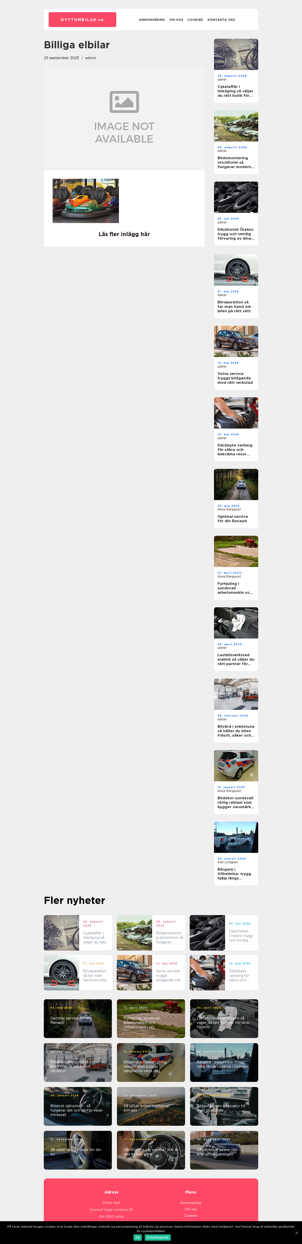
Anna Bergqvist (229, 509)
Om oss (176, 19)
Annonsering (152, 19)
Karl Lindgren (228, 862)
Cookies (195, 19)
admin (90, 58)
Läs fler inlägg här (124, 234)
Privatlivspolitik (157, 1237)
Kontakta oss (221, 19)
